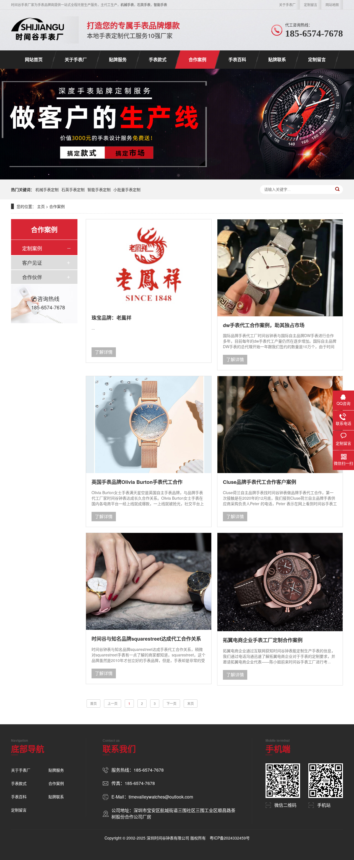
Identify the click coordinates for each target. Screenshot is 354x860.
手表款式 (157, 59)
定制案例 (32, 248)
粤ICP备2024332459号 (230, 838)
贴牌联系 (277, 59)
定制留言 (310, 4)
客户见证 (32, 262)
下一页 (171, 703)
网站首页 (34, 59)
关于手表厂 (287, 4)
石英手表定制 (73, 189)
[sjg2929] (37, 29)
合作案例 (197, 59)
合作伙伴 (32, 277)
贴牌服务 (118, 59)
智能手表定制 (99, 189)
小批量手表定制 (126, 189)
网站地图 (332, 4)
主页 (41, 206)
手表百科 (237, 59)
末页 (190, 703)
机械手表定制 (47, 189)
